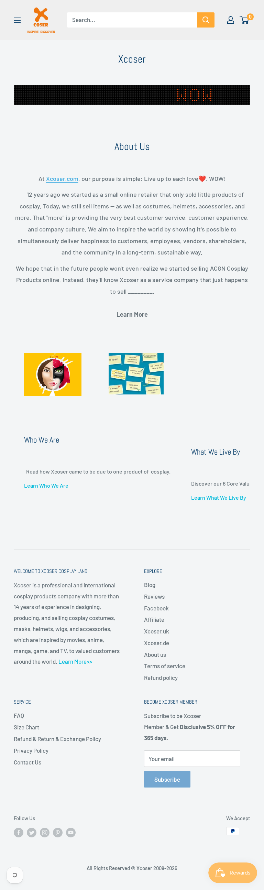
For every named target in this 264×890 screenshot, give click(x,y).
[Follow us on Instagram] (45, 832)
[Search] (205, 20)
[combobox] (132, 20)
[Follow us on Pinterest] (58, 832)
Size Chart (26, 727)
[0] (244, 20)
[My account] (230, 20)
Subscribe (167, 779)
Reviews (154, 596)
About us (155, 654)
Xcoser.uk (156, 631)
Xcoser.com (62, 178)
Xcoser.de (156, 642)
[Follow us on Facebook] (18, 832)
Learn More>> (74, 661)
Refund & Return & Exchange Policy (57, 738)
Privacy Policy (31, 750)
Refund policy (161, 677)
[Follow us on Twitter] (31, 832)
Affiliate (154, 619)
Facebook (156, 608)
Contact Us (27, 762)
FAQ (19, 715)
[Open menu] (17, 20)
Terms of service (164, 665)
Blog (149, 584)
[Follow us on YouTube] (71, 832)
